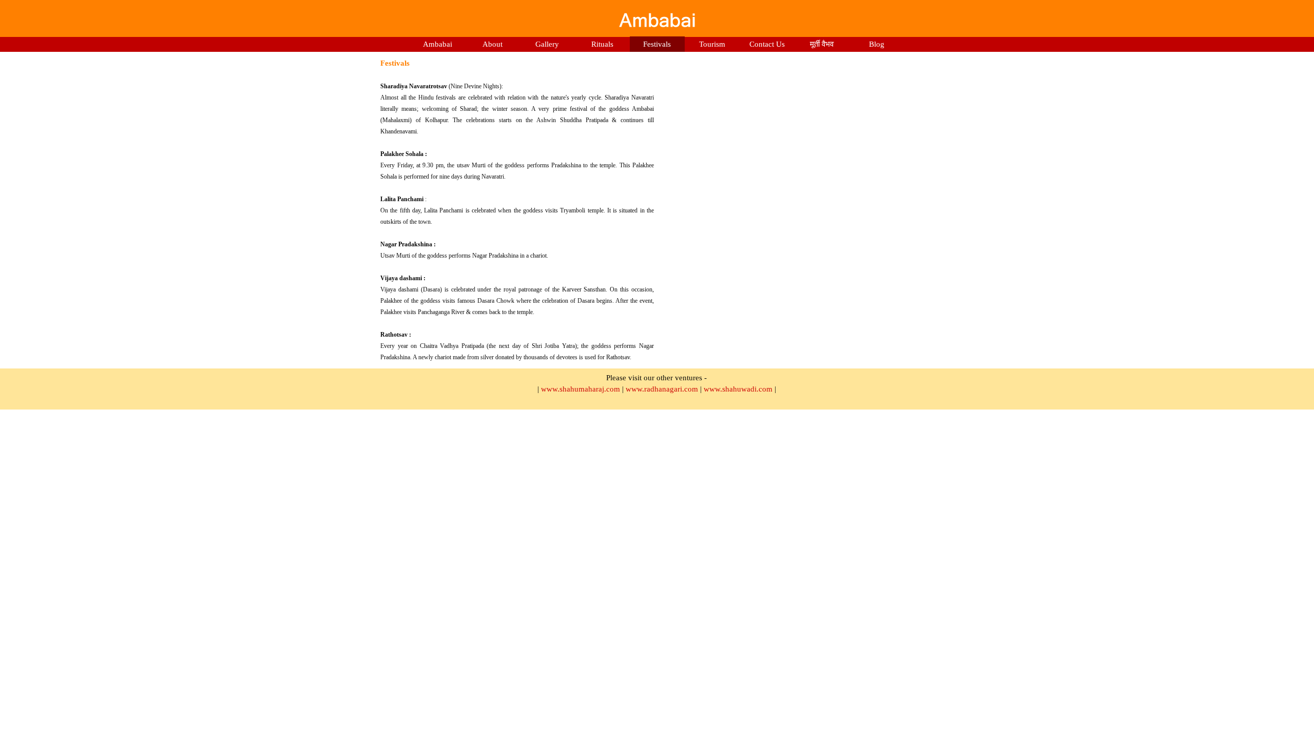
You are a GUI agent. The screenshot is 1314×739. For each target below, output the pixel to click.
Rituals (602, 44)
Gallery (547, 44)
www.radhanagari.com (662, 389)
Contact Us (767, 44)
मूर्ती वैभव (822, 44)
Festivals (657, 44)
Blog (876, 44)
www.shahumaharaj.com (580, 389)
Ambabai (437, 44)
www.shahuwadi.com (738, 389)
